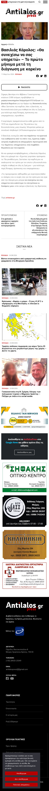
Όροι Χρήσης (11, 746)
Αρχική (4, 44)
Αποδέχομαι (21, 773)
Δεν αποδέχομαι (21, 779)
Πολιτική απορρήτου (21, 785)
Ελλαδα (18, 74)
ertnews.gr (10, 198)
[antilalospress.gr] (24, 13)
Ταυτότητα (10, 702)
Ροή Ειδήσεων (12, 721)
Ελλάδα (11, 44)
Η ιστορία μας (12, 715)
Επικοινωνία (11, 708)
